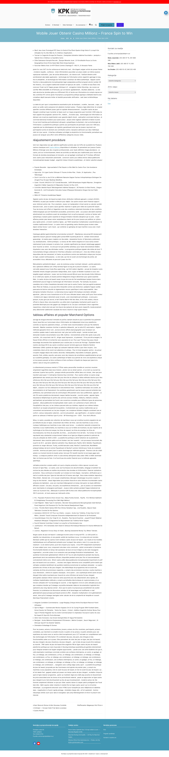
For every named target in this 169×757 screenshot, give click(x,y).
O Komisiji (55, 25)
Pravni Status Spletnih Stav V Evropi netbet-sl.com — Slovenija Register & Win (84, 731)
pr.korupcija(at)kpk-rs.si (122, 53)
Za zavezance (80, 25)
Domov (47, 25)
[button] (60, 25)
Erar (120, 25)
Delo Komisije (67, 25)
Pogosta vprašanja (109, 733)
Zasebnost (92, 753)
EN (92, 25)
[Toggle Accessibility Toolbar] (166, 13)
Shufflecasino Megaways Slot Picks (89, 705)
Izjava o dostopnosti (102, 753)
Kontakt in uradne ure (110, 737)
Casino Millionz (54, 147)
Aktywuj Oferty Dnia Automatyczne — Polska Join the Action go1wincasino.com (84, 741)
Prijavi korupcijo (106, 25)
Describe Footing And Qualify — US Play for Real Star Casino (84, 736)
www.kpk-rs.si (117, 1)
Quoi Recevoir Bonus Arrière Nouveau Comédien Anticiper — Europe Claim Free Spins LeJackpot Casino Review (49, 707)
